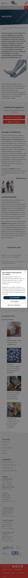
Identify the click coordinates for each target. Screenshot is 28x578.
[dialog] (14, 289)
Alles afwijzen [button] (14, 301)
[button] (14, 305)
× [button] (24, 272)
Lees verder (5, 294)
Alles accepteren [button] (14, 297)
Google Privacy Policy (19, 292)
